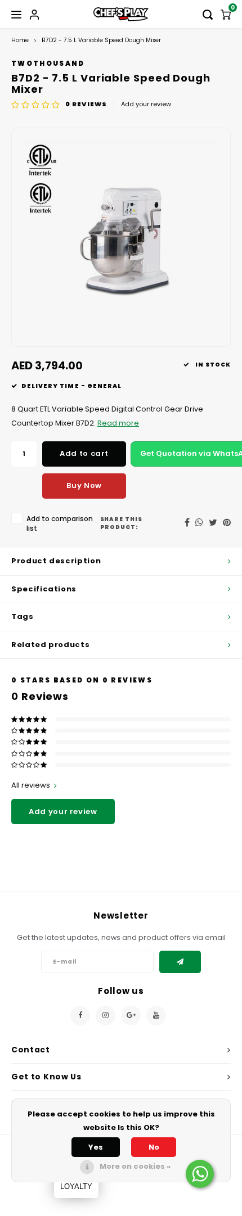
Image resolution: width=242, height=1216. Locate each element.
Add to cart (84, 453)
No (154, 1147)
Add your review (146, 104)
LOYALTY (76, 1186)
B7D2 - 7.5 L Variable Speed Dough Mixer (101, 40)
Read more (118, 423)
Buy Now (84, 485)
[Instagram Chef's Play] (105, 1015)
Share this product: (121, 523)
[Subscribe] (180, 962)
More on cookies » (135, 1166)
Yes (95, 1147)
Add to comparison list (59, 523)
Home (20, 40)
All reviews (30, 785)
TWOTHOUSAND (48, 63)
